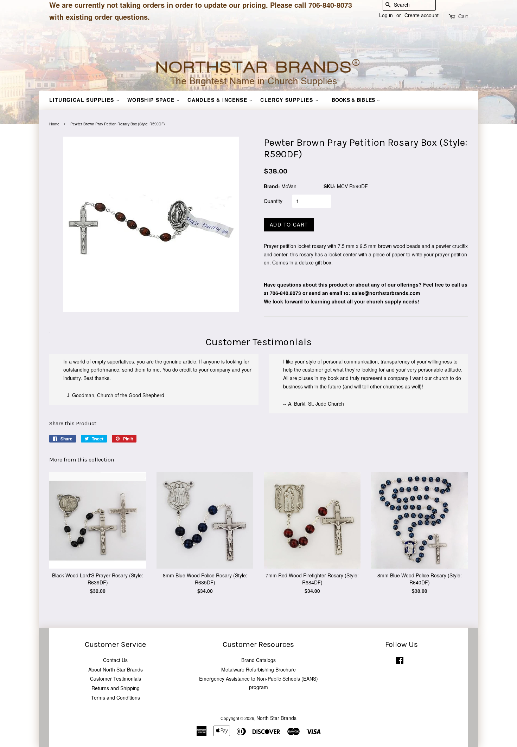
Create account (421, 15)
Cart (463, 16)
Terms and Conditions (115, 697)
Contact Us (115, 659)
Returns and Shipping (115, 688)
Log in (386, 15)
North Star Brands (276, 717)
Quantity (273, 200)
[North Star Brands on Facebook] (400, 661)
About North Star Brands (115, 669)
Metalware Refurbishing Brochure (258, 669)
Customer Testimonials (115, 678)
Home (54, 123)
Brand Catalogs (258, 659)
